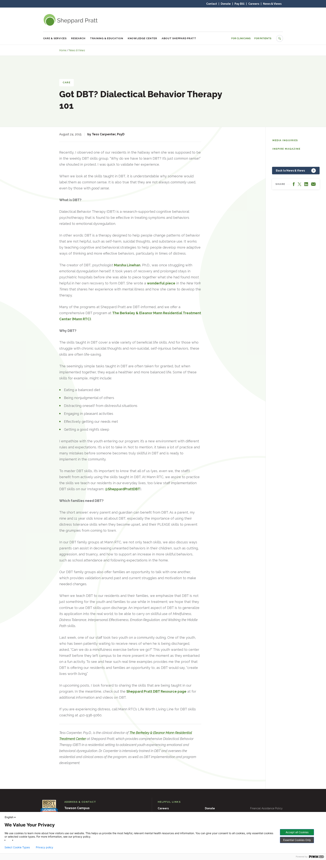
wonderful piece (161, 283)
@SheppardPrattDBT (122, 489)
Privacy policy (44, 847)
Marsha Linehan (127, 265)
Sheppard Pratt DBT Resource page (156, 691)
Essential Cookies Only (297, 840)
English (9, 817)
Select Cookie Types (17, 847)
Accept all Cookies (297, 832)
